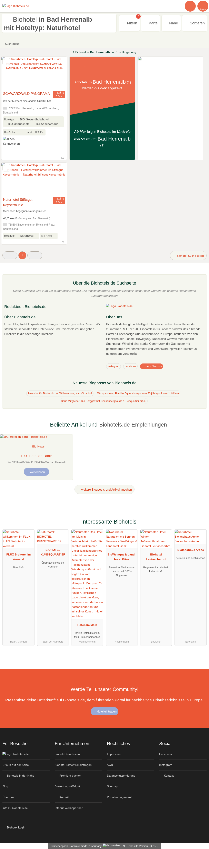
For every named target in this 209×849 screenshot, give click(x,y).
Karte (153, 23)
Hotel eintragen (106, 711)
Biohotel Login (15, 827)
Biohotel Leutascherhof (156, 557)
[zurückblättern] (11, 73)
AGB (110, 764)
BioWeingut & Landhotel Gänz (122, 557)
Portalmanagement (119, 797)
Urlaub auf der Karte (15, 764)
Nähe (173, 23)
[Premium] (200, 525)
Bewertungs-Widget (67, 786)
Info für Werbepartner (69, 808)
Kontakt (64, 797)
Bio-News (38, 446)
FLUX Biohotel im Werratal (18, 557)
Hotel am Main (87, 624)
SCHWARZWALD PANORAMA (26, 94)
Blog (5, 786)
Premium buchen (70, 775)
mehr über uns (153, 366)
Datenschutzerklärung (121, 775)
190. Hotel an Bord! (36, 456)
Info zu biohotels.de (15, 808)
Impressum (114, 754)
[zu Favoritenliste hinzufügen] (6, 61)
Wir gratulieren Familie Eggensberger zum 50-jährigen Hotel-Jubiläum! (138, 393)
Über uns (8, 797)
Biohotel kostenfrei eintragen (73, 764)
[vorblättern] (56, 73)
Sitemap (112, 786)
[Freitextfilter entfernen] (190, 6)
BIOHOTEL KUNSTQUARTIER (53, 552)
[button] (9, 255)
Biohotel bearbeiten (67, 754)
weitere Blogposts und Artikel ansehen (106, 489)
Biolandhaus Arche (190, 549)
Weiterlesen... (38, 472)
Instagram (113, 366)
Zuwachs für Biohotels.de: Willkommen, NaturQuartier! (60, 393)
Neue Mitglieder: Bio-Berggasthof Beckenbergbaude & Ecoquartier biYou (103, 401)
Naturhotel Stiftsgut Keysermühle (17, 202)
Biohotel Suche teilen (190, 255)
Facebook (130, 366)
